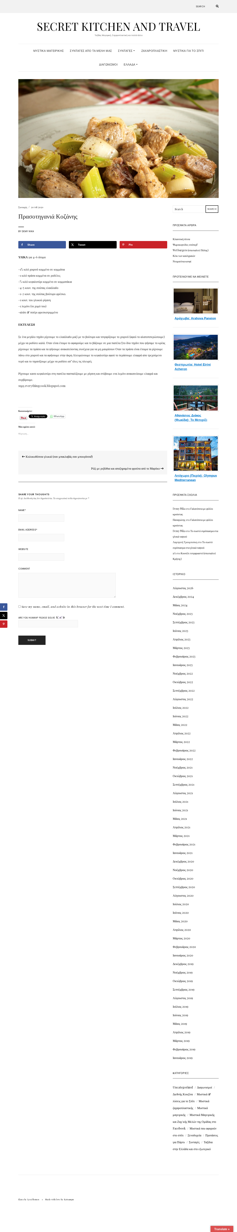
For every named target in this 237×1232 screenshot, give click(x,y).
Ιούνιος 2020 (181, 912)
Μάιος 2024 (180, 605)
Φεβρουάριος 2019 (184, 1049)
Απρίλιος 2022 (182, 733)
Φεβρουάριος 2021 (184, 844)
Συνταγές (125, 51)
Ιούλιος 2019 (180, 1006)
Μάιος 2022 (180, 725)
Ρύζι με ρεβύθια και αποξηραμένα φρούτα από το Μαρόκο (126, 468)
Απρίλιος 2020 (182, 930)
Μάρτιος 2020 (181, 938)
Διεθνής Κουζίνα (183, 1094)
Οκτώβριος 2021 (183, 776)
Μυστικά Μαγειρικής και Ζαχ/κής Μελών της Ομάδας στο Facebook (194, 1121)
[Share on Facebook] (3, 607)
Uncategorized (183, 1087)
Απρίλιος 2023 (181, 639)
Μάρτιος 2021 (181, 836)
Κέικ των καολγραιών (184, 256)
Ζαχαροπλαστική (154, 51)
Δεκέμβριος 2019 (183, 964)
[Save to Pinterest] (3, 624)
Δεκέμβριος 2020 (183, 861)
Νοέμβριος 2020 (183, 870)
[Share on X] (3, 615)
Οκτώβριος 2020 (183, 878)
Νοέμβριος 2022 (183, 673)
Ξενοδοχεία (194, 1135)
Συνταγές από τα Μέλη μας (91, 51)
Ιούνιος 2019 (180, 1015)
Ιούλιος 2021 (180, 801)
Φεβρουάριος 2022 (184, 750)
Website (23, 549)
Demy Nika (28, 231)
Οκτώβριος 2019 (183, 981)
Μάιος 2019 (180, 1024)
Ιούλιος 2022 (180, 707)
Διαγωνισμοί (108, 64)
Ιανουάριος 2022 (183, 759)
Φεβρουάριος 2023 (184, 656)
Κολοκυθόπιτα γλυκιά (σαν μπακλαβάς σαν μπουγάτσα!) (59, 456)
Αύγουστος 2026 (183, 588)
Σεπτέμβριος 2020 (184, 887)
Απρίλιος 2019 (181, 1032)
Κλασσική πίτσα (181, 239)
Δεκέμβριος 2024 (183, 596)
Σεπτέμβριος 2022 (184, 690)
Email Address (27, 529)
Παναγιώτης (179, 520)
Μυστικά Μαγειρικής (48, 51)
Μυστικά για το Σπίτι (188, 51)
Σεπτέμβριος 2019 (183, 989)
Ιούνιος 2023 (180, 631)
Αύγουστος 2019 (183, 998)
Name (22, 510)
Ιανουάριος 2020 (183, 955)
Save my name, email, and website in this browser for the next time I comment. (73, 606)
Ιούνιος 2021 (180, 810)
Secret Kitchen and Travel (118, 26)
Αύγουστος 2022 (183, 699)
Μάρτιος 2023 (181, 648)
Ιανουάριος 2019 (183, 1058)
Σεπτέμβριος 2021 (183, 784)
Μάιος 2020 (180, 921)
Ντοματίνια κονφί (182, 261)
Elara (21, 1199)
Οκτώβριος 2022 (183, 682)
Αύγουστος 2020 (183, 895)
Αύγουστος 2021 (183, 793)
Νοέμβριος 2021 (182, 767)
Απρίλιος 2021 (181, 827)
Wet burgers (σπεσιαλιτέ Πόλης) (190, 250)
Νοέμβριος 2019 (183, 972)
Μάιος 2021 (180, 819)
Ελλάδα (130, 64)
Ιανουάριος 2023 (183, 665)
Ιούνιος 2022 (180, 716)
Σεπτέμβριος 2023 (183, 622)
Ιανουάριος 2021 (182, 853)
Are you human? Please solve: (37, 617)
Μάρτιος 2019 (181, 1041)
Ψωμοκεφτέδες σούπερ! (185, 244)
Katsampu (69, 1199)
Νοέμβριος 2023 (183, 614)
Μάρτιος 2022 (181, 742)
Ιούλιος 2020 (181, 904)
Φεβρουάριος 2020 (184, 947)
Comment (24, 568)
